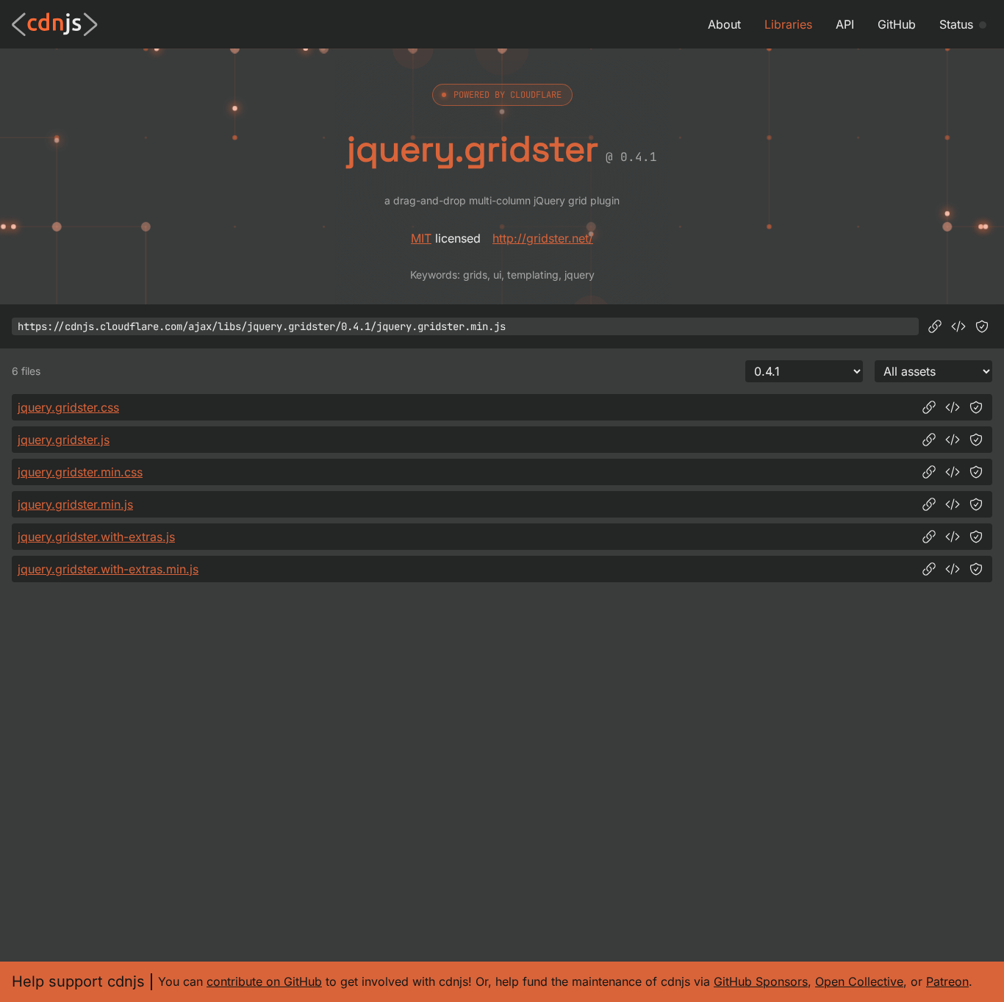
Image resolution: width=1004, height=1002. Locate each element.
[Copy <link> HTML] (952, 407)
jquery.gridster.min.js (75, 504)
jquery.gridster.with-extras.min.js (108, 569)
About (724, 24)
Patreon (947, 981)
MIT (421, 238)
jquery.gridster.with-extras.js (96, 536)
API (845, 24)
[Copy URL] (935, 326)
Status (956, 24)
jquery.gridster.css (68, 407)
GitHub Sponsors (761, 981)
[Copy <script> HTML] (958, 326)
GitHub (897, 24)
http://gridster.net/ (542, 238)
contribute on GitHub (264, 981)
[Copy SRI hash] (982, 326)
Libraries (788, 24)
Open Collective (859, 981)
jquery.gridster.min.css (80, 472)
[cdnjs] (55, 24)
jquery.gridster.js (64, 439)
